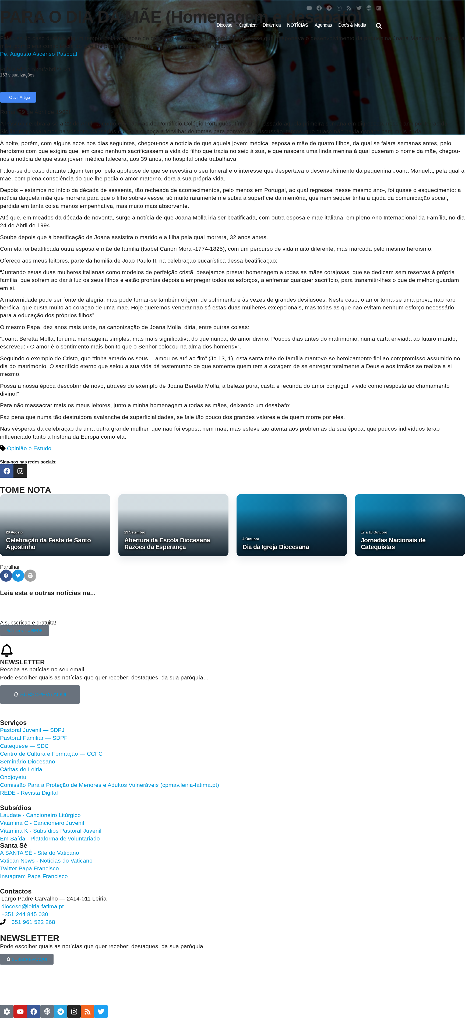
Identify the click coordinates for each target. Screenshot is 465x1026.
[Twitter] (359, 8)
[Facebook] (319, 8)
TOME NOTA (25, 490)
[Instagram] (339, 8)
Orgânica (247, 25)
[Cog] (6, 1011)
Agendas (323, 25)
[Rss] (349, 8)
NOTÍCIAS (297, 25)
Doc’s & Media (352, 25)
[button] (379, 26)
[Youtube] (309, 8)
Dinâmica (272, 25)
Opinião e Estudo (29, 448)
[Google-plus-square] (379, 8)
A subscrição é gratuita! (28, 623)
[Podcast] (369, 8)
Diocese (224, 25)
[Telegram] (329, 8)
